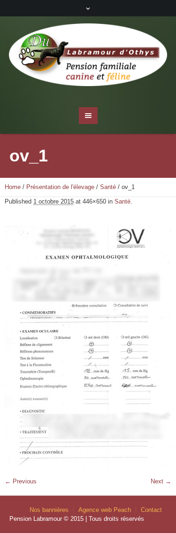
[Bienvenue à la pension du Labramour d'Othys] (88, 57)
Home (13, 186)
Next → (161, 481)
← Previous (21, 481)
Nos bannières (49, 510)
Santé (108, 186)
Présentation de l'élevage (60, 186)
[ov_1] (88, 346)
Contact (151, 510)
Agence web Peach (104, 510)
